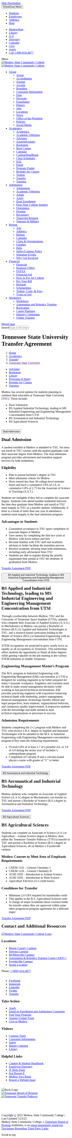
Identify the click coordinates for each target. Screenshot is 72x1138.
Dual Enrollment (26, 201)
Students (14, 13)
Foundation (23, 101)
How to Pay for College (30, 277)
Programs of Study (20, 379)
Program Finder (25, 168)
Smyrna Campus (18, 951)
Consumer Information (29, 91)
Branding (21, 88)
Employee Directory (20, 1066)
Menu (12, 6)
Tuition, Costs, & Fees (29, 291)
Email (19, 165)
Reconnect (22, 214)
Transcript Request (27, 218)
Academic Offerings (28, 135)
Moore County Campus (22, 948)
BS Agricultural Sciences (16, 817)
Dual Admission (11, 431)
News (19, 115)
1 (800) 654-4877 (20, 971)
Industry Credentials (28, 314)
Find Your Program (20, 1014)
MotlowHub (16, 29)
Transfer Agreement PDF (16, 568)
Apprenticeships (25, 141)
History (20, 105)
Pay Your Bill (24, 281)
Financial (14, 261)
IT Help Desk (17, 1070)
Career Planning (25, 311)
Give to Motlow (18, 1021)
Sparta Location (18, 964)
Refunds (21, 284)
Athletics (14, 19)
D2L (19, 161)
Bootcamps (22, 307)
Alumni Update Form (21, 1018)
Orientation (22, 208)
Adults (20, 194)
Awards (20, 85)
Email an (37, 1011)
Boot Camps (23, 148)
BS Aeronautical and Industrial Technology (25, 773)
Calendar (14, 42)
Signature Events (26, 254)
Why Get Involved (27, 258)
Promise (21, 211)
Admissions (16, 184)
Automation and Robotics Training (36, 304)
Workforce (15, 297)
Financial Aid (24, 274)
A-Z (11, 36)
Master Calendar (18, 1045)
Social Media (24, 125)
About (12, 71)
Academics (15, 128)
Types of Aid (23, 294)
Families (21, 244)
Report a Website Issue (22, 1080)
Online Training (25, 317)
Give (12, 46)
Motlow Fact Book (20, 1076)
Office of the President (29, 118)
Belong (13, 224)
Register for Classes (27, 171)
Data (19, 95)
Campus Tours (17, 1035)
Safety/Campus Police (29, 251)
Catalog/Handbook (27, 155)
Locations (22, 111)
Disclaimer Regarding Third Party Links (24, 1128)
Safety (12, 1042)
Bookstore (22, 145)
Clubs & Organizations (29, 241)
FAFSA (20, 271)
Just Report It (16, 1073)
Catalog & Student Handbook (26, 1063)
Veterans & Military (27, 221)
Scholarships (23, 287)
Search (5, 327)
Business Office (25, 268)
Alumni (20, 81)
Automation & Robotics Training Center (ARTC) (37, 958)
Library (13, 32)
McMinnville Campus (21, 954)
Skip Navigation (10, 3)
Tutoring (21, 181)
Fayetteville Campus (21, 961)
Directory (14, 39)
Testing (20, 174)
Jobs (18, 108)
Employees (15, 16)
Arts (18, 228)
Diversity (21, 98)
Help (12, 23)
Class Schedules (25, 158)
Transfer (21, 178)
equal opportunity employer (47, 1125)
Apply (12, 49)
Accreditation (24, 78)
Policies (20, 121)
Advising (21, 138)
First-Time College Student (32, 204)
